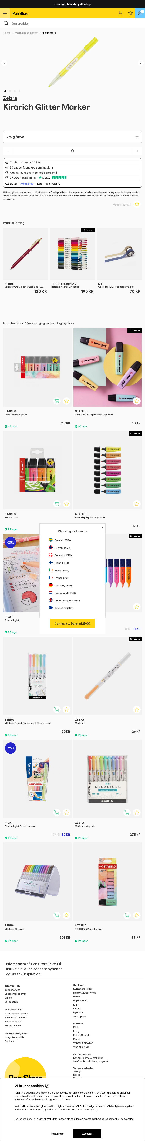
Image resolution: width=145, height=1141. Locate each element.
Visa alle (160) (81, 1046)
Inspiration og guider (16, 1013)
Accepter (87, 1133)
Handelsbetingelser (16, 1033)
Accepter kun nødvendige (119, 1118)
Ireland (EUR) (62, 570)
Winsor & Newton (83, 1042)
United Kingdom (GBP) (67, 600)
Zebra (10, 98)
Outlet (77, 1008)
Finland (77, 1078)
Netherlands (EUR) (65, 592)
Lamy (76, 1031)
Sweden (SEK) (63, 540)
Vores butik (11, 1001)
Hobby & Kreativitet (84, 992)
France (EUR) (62, 577)
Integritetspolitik (14, 1037)
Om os (8, 997)
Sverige (77, 1071)
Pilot (75, 1027)
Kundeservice (12, 989)
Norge (76, 1074)
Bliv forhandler (13, 1021)
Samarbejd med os (15, 1017)
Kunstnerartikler (82, 988)
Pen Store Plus (13, 1009)
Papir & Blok (79, 1000)
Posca (76, 1038)
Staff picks (79, 1016)
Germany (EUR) (63, 585)
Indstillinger (57, 1133)
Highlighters (49, 32)
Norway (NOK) (63, 547)
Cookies (9, 1041)
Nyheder (78, 1012)
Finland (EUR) (62, 562)
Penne (7, 32)
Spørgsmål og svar (15, 993)
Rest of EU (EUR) (64, 607)
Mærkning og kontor (26, 32)
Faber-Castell (81, 1034)
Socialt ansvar (13, 1025)
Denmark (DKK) (63, 555)
